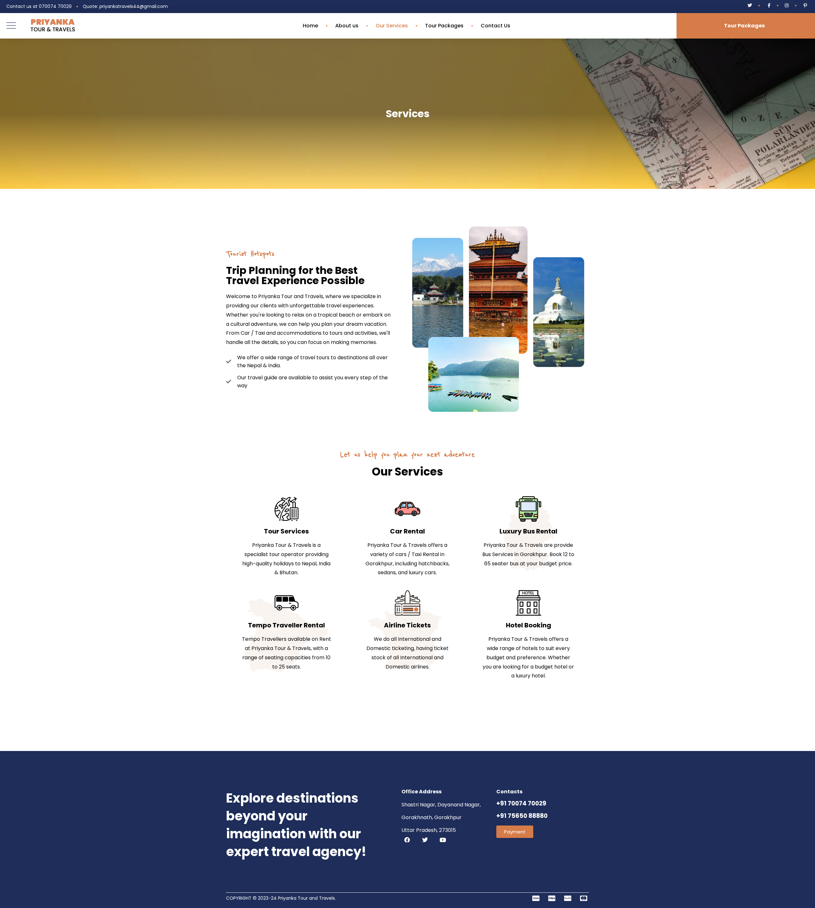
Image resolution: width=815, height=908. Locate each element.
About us (346, 26)
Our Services (392, 26)
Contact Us (495, 26)
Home (310, 26)
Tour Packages (444, 26)
